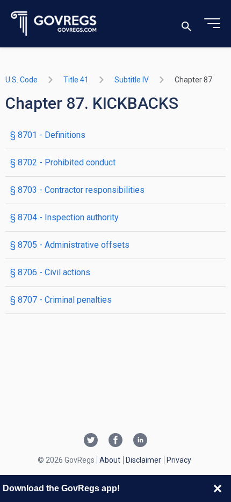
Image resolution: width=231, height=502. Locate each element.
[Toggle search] (186, 24)
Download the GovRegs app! (61, 488)
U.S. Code (21, 79)
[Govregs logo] (54, 24)
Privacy (179, 460)
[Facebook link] (115, 441)
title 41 (76, 79)
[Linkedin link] (140, 441)
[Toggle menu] (212, 23)
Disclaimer (143, 460)
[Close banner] (217, 488)
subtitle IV (131, 79)
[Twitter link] (91, 441)
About (109, 460)
